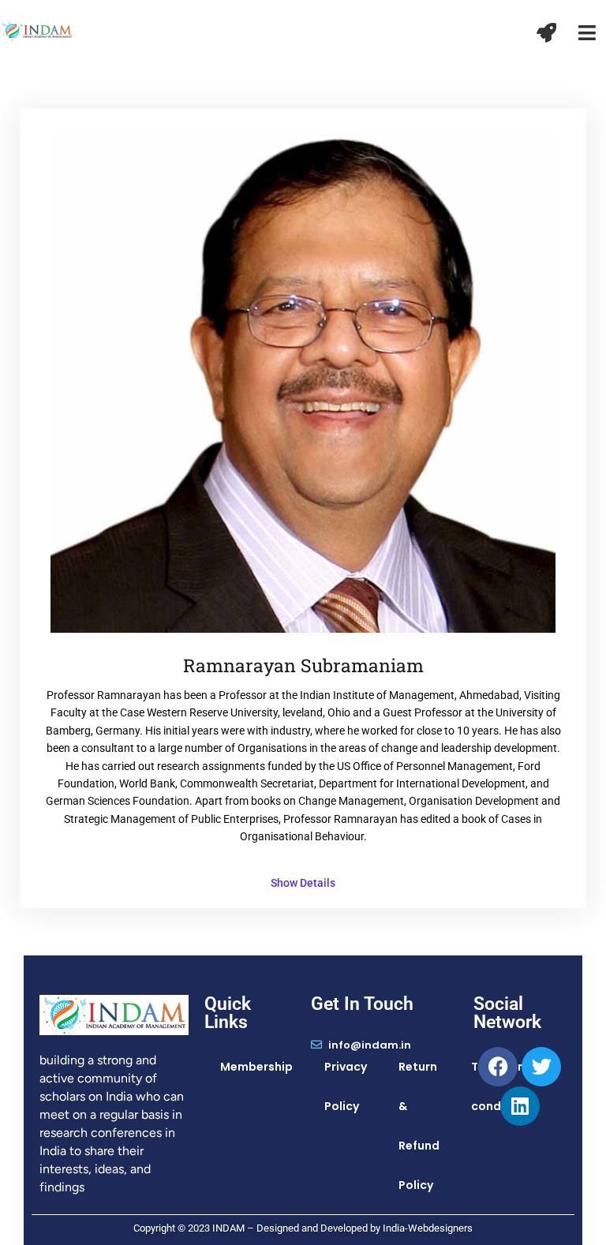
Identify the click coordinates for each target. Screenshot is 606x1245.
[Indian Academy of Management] (37, 30)
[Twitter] (541, 1066)
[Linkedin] (520, 1106)
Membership (256, 1067)
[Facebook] (498, 1066)
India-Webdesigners (428, 1228)
